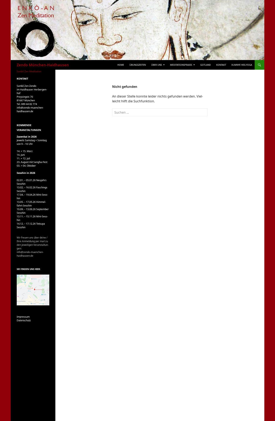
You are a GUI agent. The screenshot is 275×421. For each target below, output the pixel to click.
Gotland (205, 64)
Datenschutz (24, 320)
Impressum (23, 316)
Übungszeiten (137, 64)
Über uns (156, 64)
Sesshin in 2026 (26, 173)
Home (120, 64)
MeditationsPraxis (181, 64)
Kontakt (221, 64)
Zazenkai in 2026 (27, 136)
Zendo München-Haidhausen (43, 64)
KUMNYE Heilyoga (242, 64)
